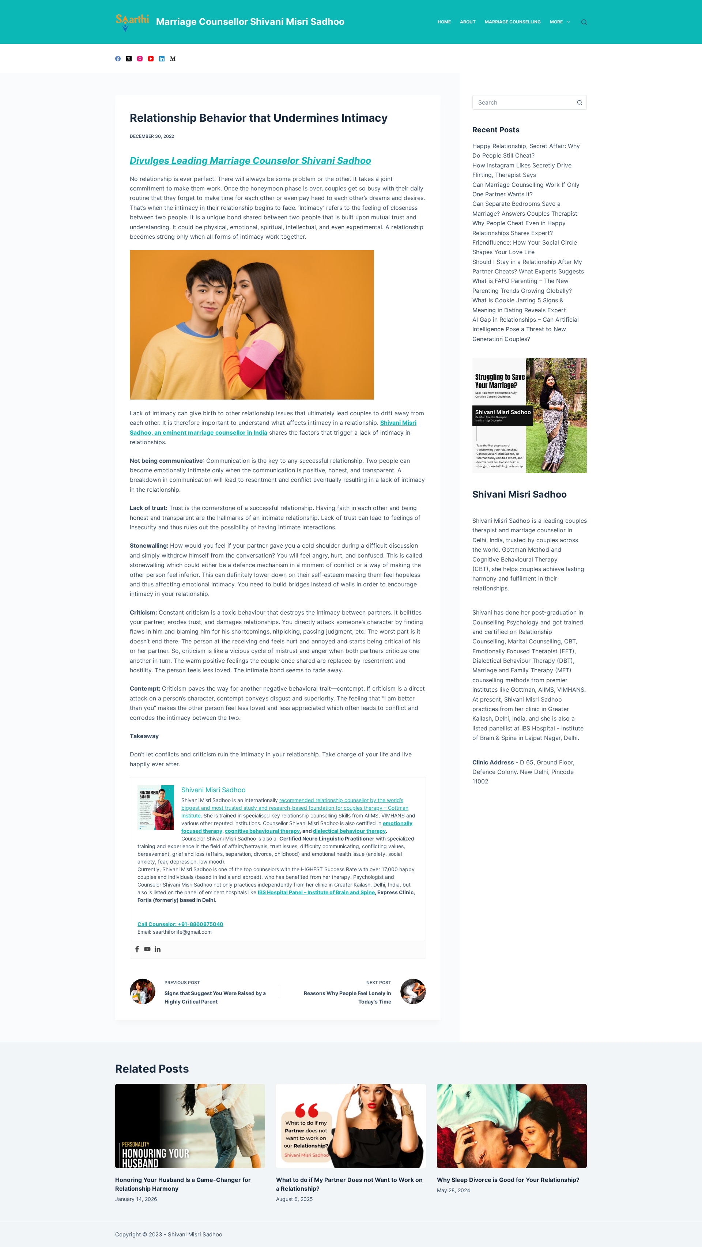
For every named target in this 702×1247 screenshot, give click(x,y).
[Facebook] (118, 58)
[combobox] (523, 102)
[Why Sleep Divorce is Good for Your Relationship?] (512, 1126)
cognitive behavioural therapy (262, 831)
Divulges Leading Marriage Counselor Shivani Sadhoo (250, 160)
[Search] (584, 22)
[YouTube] (151, 58)
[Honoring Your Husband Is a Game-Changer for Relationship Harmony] (190, 1126)
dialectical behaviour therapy (349, 831)
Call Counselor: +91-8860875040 (180, 924)
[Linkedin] (157, 949)
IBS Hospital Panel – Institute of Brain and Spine (316, 892)
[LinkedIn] (162, 58)
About (468, 21)
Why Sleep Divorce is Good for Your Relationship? (508, 1179)
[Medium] (173, 58)
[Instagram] (140, 58)
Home (444, 21)
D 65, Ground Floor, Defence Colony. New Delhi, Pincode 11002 (523, 772)
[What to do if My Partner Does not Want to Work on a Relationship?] (351, 1126)
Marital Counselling (534, 641)
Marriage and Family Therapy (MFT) (521, 670)
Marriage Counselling (513, 21)
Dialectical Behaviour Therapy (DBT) (522, 660)
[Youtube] (147, 949)
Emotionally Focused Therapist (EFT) (523, 651)
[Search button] (579, 102)
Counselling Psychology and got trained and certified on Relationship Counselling (527, 632)
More (556, 21)
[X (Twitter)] (129, 58)
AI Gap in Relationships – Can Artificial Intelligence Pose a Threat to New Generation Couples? (525, 329)
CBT (569, 641)
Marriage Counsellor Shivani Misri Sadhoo (250, 21)
